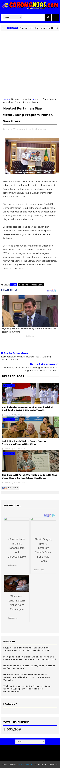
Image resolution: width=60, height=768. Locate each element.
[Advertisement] (30, 66)
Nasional (15, 99)
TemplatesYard (24, 764)
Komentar (13, 487)
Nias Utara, (42, 129)
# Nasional (24, 285)
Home (6, 99)
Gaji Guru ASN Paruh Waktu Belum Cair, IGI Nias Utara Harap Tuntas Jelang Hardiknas (29, 476)
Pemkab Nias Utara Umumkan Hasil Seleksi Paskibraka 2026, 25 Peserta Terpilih (27, 409)
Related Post (13, 376)
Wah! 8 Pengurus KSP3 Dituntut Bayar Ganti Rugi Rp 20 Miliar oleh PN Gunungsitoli (27, 689)
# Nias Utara (37, 285)
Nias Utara (6, 28)
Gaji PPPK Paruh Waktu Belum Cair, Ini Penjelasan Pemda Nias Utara (24, 442)
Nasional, (33, 129)
